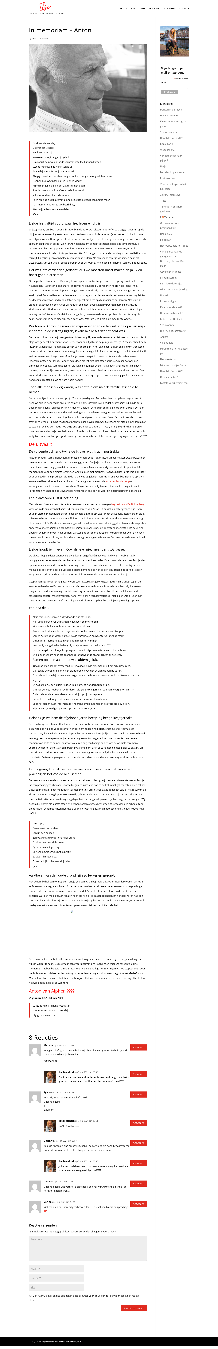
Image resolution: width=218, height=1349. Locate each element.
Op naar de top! (169, 377)
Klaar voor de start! (171, 307)
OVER (142, 9)
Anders (164, 336)
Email (164, 82)
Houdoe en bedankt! (171, 313)
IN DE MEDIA (169, 9)
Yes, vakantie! (167, 325)
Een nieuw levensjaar (172, 283)
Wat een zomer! (169, 115)
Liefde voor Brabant (171, 319)
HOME (123, 9)
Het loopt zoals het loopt (174, 245)
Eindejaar (165, 239)
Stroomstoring (168, 277)
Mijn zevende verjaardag (173, 289)
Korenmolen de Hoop (118, 481)
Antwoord (138, 1047)
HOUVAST (154, 9)
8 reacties (44, 38)
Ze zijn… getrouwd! (170, 194)
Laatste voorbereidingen (174, 383)
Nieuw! (164, 295)
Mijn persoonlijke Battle (173, 365)
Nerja (163, 166)
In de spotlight (168, 301)
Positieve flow (167, 178)
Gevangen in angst (170, 271)
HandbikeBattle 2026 (171, 138)
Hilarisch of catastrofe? (173, 331)
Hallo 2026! (166, 233)
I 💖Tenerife (167, 217)
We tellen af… (167, 149)
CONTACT (184, 9)
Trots (163, 200)
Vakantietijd (166, 342)
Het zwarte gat (168, 359)
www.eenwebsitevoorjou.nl (70, 1341)
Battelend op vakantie (172, 172)
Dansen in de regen (171, 109)
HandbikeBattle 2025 (171, 371)
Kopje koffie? (167, 144)
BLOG (133, 9)
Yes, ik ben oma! (169, 132)
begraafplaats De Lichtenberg (127, 504)
